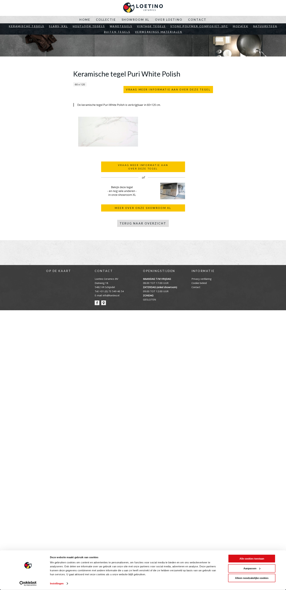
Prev (162, 191)
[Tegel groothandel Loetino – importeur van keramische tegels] (143, 7)
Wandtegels (121, 26)
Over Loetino (169, 19)
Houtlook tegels (89, 26)
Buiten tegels (117, 31)
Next (183, 191)
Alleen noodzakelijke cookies (251, 578)
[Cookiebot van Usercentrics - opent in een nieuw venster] (28, 583)
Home (84, 19)
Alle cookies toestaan (251, 558)
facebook (97, 302)
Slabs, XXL (58, 26)
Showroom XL (135, 19)
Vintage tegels (151, 26)
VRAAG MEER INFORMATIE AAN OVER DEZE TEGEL (168, 89)
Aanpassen (249, 568)
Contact (197, 19)
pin (103, 302)
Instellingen (57, 583)
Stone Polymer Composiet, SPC (199, 26)
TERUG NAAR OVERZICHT (143, 223)
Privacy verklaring (201, 278)
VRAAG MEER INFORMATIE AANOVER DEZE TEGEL (143, 167)
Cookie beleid (199, 283)
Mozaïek (240, 26)
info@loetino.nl (111, 295)
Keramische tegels (26, 26)
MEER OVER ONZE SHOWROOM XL (143, 207)
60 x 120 (80, 84)
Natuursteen (265, 26)
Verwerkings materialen (158, 31)
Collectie (106, 19)
